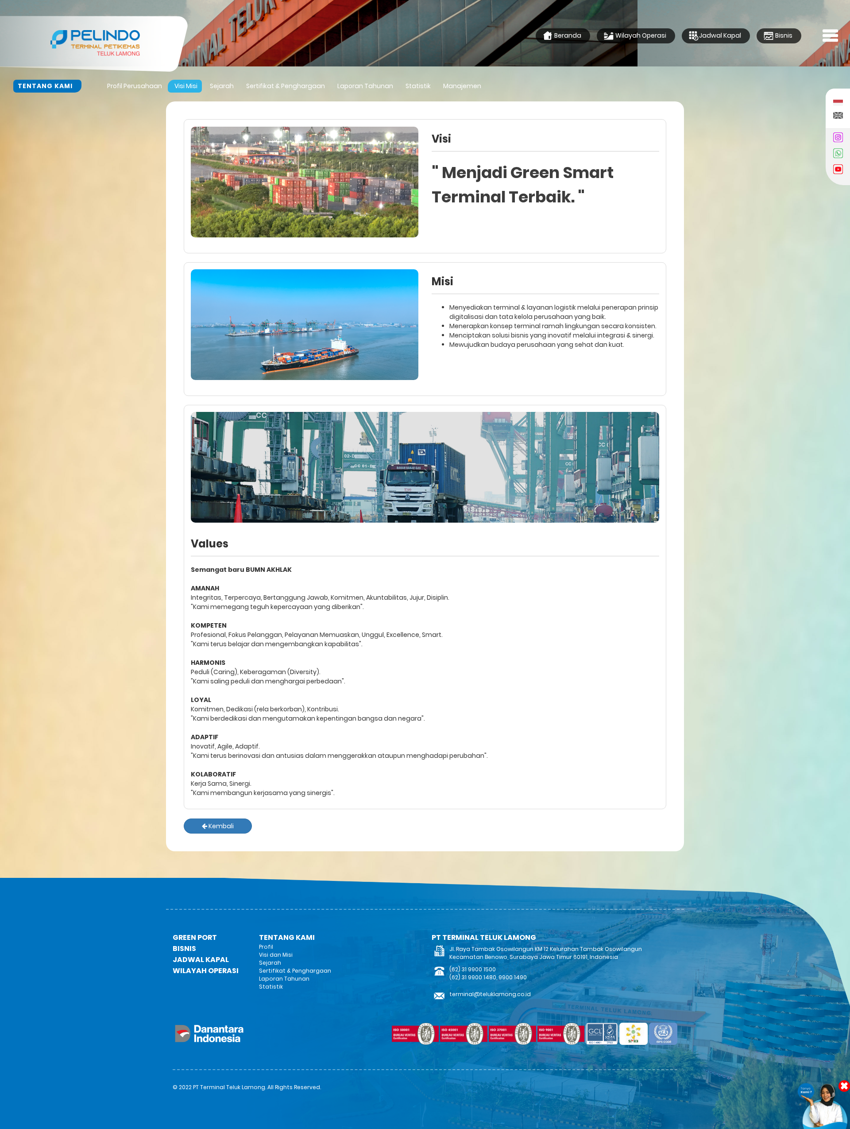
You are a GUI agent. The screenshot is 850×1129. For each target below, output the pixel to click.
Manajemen (462, 85)
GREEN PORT (195, 937)
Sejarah (222, 85)
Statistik (418, 85)
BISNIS (184, 948)
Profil (266, 947)
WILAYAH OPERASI (206, 971)
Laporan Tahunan (365, 85)
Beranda (567, 35)
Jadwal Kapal (720, 35)
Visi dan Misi (276, 954)
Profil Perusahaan (134, 85)
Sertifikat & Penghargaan (285, 85)
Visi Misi (185, 85)
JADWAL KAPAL (201, 959)
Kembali (220, 826)
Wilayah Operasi (640, 35)
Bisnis (783, 35)
